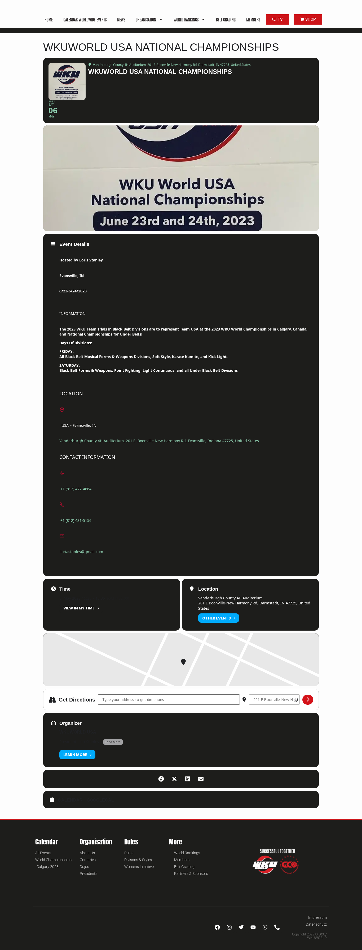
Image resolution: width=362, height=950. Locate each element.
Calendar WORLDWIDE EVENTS (85, 19)
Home (49, 19)
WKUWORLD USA (77, 732)
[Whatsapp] (265, 927)
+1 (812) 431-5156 (75, 520)
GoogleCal (100, 800)
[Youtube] (253, 927)
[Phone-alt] (277, 927)
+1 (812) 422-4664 (75, 488)
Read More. (113, 742)
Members (253, 19)
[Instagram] (229, 927)
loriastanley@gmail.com (81, 551)
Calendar (70, 800)
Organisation (146, 19)
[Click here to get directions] (307, 700)
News (121, 19)
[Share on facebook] (161, 779)
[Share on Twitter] (174, 779)
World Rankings (186, 19)
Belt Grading (226, 19)
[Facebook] (217, 927)
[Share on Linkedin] (187, 779)
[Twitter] (241, 927)
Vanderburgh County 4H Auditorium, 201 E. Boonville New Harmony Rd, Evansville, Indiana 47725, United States (159, 440)
